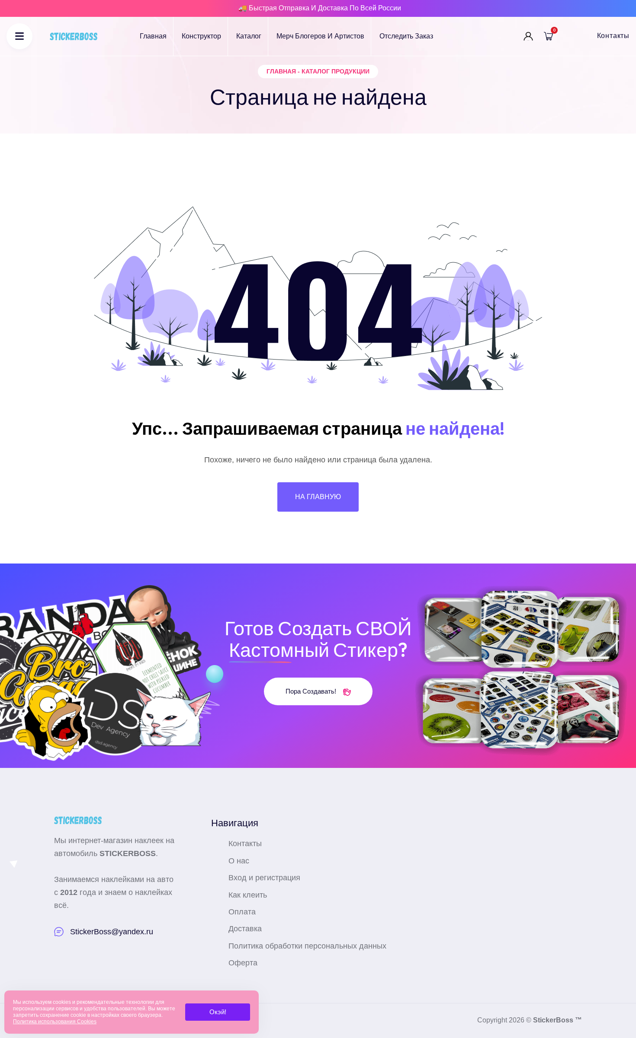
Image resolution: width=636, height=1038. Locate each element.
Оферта (242, 962)
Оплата (242, 911)
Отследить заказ (406, 36)
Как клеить (247, 895)
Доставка (245, 928)
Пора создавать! (312, 691)
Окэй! (217, 1012)
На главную (318, 496)
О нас (238, 861)
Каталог (248, 36)
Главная (153, 36)
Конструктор (201, 36)
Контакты (613, 35)
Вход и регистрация (264, 877)
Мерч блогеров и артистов (320, 36)
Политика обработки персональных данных (307, 946)
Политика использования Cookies (54, 1022)
